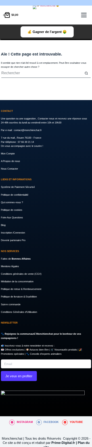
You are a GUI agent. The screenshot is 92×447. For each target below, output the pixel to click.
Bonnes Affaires (21, 258)
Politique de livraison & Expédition (19, 296)
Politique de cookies (11, 210)
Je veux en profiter (18, 376)
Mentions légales (10, 266)
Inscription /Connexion (13, 232)
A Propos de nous (10, 161)
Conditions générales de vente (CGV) (21, 274)
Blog (3, 225)
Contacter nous (46, 118)
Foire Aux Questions (12, 217)
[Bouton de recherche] (86, 73)
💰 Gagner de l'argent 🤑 (47, 32)
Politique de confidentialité (14, 194)
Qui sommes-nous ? (12, 202)
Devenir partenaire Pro (13, 240)
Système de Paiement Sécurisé (18, 187)
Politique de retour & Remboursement (21, 289)
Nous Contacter (9, 168)
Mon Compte (8, 153)
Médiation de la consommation (17, 281)
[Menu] (84, 15)
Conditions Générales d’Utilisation (19, 312)
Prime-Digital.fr (63, 443)
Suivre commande (11, 304)
